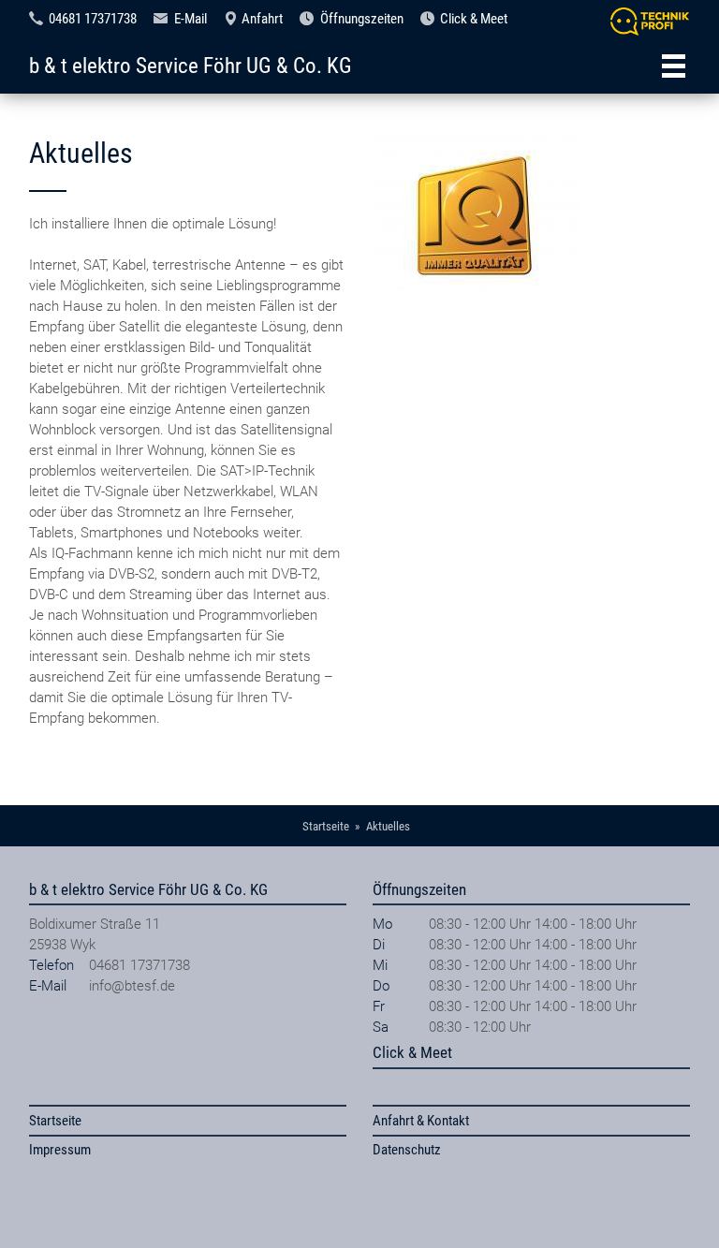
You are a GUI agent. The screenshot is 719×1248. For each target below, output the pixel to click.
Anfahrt (262, 18)
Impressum (60, 1149)
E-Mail (190, 18)
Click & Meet (473, 18)
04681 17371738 (93, 18)
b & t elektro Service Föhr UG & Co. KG (190, 65)
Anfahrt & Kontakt (421, 1120)
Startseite (55, 1120)
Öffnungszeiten (362, 18)
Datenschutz (407, 1149)
